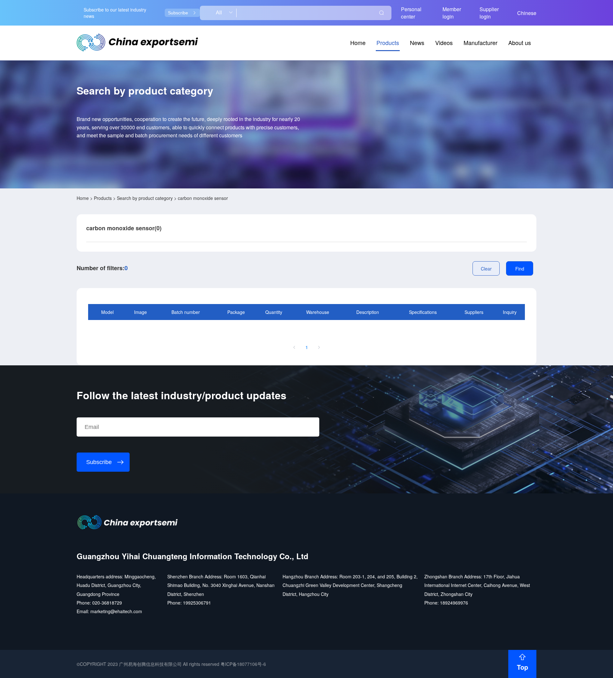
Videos (444, 42)
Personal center (411, 12)
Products (387, 42)
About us (519, 42)
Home (358, 42)
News (417, 42)
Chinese (526, 13)
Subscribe (178, 12)
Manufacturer (480, 42)
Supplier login (489, 12)
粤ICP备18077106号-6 (243, 664)
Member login (452, 12)
